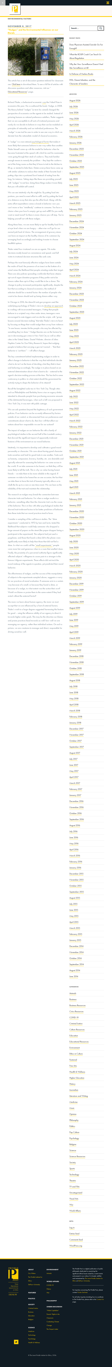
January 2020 (75, 577)
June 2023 (73, 330)
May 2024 (74, 263)
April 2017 (73, 777)
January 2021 (75, 505)
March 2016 (74, 855)
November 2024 (76, 227)
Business (72, 999)
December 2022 (76, 366)
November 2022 (76, 372)
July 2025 (73, 179)
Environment (74, 1047)
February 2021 (75, 499)
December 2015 (76, 873)
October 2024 (75, 233)
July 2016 (73, 831)
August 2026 (74, 100)
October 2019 (75, 595)
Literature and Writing (78, 1096)
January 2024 (75, 287)
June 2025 (73, 185)
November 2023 (76, 299)
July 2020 (73, 541)
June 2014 (73, 976)
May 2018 (73, 698)
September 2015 (76, 891)
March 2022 (74, 420)
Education (73, 1035)
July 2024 (73, 251)
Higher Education (76, 1077)
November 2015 (76, 879)
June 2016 (73, 837)
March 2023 (74, 348)
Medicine (73, 1102)
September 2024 (76, 239)
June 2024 (73, 257)
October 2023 (75, 305)
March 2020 (74, 565)
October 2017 (75, 740)
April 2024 (74, 269)
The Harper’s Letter (52, 1329)
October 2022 (75, 378)
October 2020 (75, 523)
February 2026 (75, 136)
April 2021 (74, 487)
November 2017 (76, 734)
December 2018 (76, 656)
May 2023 (74, 336)
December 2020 (76, 511)
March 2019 (74, 638)
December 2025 (76, 148)
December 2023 (76, 293)
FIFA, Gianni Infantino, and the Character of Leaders (82, 82)
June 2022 (73, 402)
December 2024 (76, 221)
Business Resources (77, 1005)
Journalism (73, 1089)
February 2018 (75, 716)
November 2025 (76, 154)
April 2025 (74, 197)
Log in (71, 1227)
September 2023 (76, 311)
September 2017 (76, 746)
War (71, 1204)
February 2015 (75, 934)
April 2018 (73, 704)
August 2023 (74, 318)
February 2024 (75, 281)
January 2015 (75, 940)
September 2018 (76, 674)
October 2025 (75, 160)
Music (71, 1108)
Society (72, 1162)
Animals (72, 993)
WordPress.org (75, 1245)
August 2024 (74, 245)
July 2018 (73, 686)
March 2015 (74, 928)
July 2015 (73, 903)
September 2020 (76, 529)
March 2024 (74, 275)
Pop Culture (74, 1132)
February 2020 (76, 571)
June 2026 (73, 112)
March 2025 (74, 203)
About (31, 1269)
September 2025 (76, 167)
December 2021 (76, 438)
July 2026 (73, 106)
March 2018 (74, 710)
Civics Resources (76, 1011)
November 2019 (76, 589)
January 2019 (75, 650)
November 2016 (76, 807)
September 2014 (76, 964)
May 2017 (73, 771)
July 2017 (73, 758)
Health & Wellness (77, 1071)
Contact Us (100, 1299)
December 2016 (76, 801)
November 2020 (76, 517)
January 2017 (75, 795)
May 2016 (73, 843)
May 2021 (74, 481)
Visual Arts (73, 1198)
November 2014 (76, 952)
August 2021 (74, 462)
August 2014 (74, 970)
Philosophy (73, 1120)
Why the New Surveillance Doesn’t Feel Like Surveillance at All (86, 66)
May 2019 (73, 626)
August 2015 (74, 897)
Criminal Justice (75, 1023)
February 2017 (75, 789)
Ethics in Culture (76, 1053)
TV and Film (74, 1186)
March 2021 (74, 493)
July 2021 (73, 469)
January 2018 (75, 722)
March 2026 (74, 130)
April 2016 (73, 849)
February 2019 (75, 644)
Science (72, 1150)
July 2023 (73, 324)
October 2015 (75, 885)
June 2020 (74, 547)
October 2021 (75, 450)
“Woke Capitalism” (53, 1310)
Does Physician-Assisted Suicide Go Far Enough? (86, 46)
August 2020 (74, 535)
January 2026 (75, 142)
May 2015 (73, 916)
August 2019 (74, 607)
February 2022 (75, 426)
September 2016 (76, 819)
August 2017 (74, 752)
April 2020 (74, 559)
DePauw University (34, 1284)
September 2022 (76, 384)
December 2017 (76, 728)
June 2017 (73, 765)
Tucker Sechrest (82, 1292)
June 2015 (73, 909)
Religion (72, 1144)
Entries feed (74, 1233)
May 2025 (74, 191)
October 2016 (75, 813)
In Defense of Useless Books (81, 73)
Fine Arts (73, 1065)
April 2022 (74, 414)
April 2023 (74, 342)
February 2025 (75, 209)
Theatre (72, 1180)
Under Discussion (54, 1307)
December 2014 (76, 946)
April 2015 (73, 922)
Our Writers (31, 1273)
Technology (74, 1174)
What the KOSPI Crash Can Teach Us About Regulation (85, 56)
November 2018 (76, 662)
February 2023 (75, 354)
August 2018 (74, 680)
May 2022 (74, 408)
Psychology (74, 1138)
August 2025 (74, 173)
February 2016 (75, 861)
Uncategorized (75, 1192)
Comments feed (76, 1239)
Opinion (72, 1114)
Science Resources (77, 1156)
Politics (72, 1126)
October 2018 (75, 668)
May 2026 (74, 118)
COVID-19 (74, 1017)
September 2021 (76, 456)
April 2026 (74, 124)
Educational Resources (17, 91)
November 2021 (76, 444)
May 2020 (74, 553)
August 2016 (74, 825)
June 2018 (73, 692)
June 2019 (73, 620)
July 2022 (73, 396)
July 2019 (73, 613)
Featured (73, 1059)
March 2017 (74, 783)
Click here (16, 84)
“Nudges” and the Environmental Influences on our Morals (33, 31)
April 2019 (73, 632)
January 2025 (75, 215)
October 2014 (75, 958)
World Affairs (75, 1210)
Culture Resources (77, 1029)
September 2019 (76, 601)
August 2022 (74, 390)
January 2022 (75, 432)
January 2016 (75, 867)
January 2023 (75, 360)
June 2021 (73, 475)
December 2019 (76, 583)
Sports (72, 1168)
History (72, 1083)
